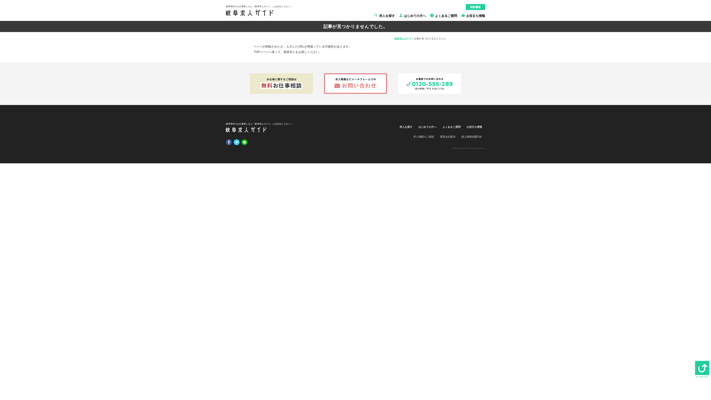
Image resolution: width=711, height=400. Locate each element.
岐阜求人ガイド (403, 38)
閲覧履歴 (475, 7)
